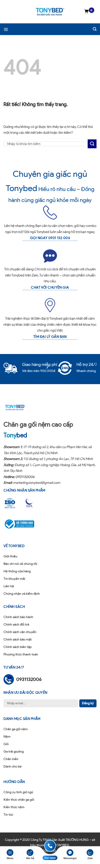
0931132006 (24, 477)
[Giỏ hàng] (86, 12)
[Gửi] (92, 143)
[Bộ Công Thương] (22, 524)
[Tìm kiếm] (95, 29)
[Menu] (5, 29)
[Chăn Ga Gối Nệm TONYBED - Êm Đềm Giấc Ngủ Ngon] (50, 12)
